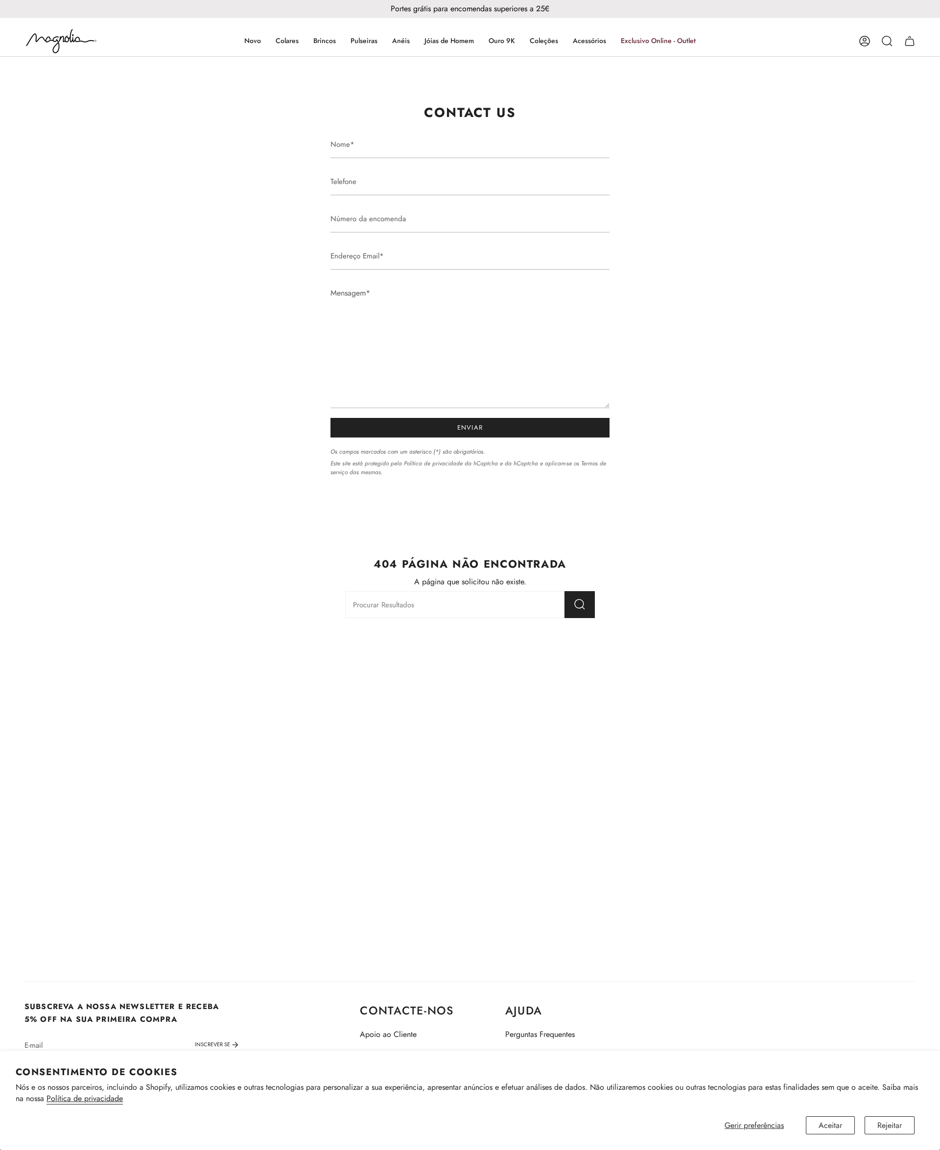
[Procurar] (579, 604)
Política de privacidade (85, 1098)
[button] (287, 41)
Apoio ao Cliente (388, 1034)
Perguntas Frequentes (540, 1034)
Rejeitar (889, 1125)
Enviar (470, 427)
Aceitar (830, 1125)
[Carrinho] (909, 41)
